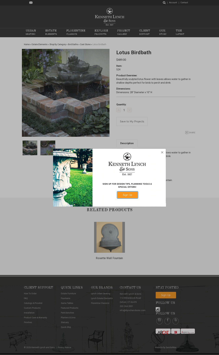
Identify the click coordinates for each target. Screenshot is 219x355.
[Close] (162, 152)
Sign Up (127, 194)
